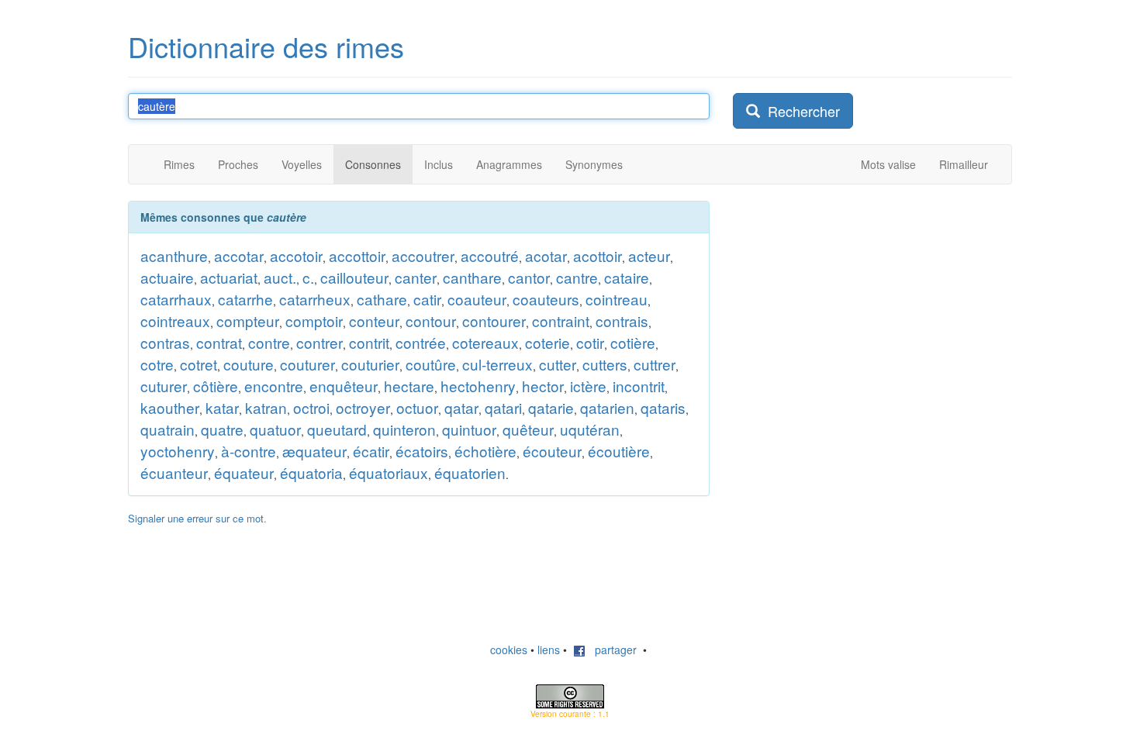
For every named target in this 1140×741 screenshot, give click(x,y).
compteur (247, 320)
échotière (485, 450)
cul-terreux (497, 363)
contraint (560, 320)
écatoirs (422, 450)
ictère (588, 385)
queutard (337, 429)
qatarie (551, 407)
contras (165, 342)
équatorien (470, 472)
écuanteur (174, 472)
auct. (280, 277)
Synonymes (594, 164)
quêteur (528, 429)
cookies (508, 649)
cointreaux (175, 320)
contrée (421, 342)
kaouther (169, 407)
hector (543, 385)
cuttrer (654, 363)
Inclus (438, 164)
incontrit (639, 385)
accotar (239, 255)
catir (427, 298)
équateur (244, 472)
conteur (374, 320)
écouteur (552, 450)
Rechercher (800, 111)
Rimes (179, 164)
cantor (529, 277)
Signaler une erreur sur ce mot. (197, 518)
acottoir (597, 255)
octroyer (363, 407)
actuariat (228, 277)
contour (431, 320)
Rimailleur (963, 164)
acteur (649, 255)
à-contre (248, 450)
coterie (547, 342)
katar (222, 407)
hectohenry (478, 385)
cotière (632, 342)
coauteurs (546, 298)
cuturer (163, 385)
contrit (369, 342)
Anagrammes (509, 164)
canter (416, 277)
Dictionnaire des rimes (266, 46)
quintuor (469, 429)
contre (269, 342)
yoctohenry (177, 450)
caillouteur (354, 277)
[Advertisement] (849, 298)
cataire (626, 277)
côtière (215, 385)
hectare (409, 385)
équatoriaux (388, 472)
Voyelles (302, 164)
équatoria (311, 472)
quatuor (275, 429)
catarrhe (245, 298)
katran (266, 407)
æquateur (314, 450)
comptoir (314, 320)
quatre (222, 429)
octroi (311, 407)
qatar (461, 407)
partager (611, 649)
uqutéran (590, 429)
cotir (590, 342)
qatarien (607, 407)
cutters (604, 363)
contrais (622, 320)
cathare (382, 298)
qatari (503, 407)
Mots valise (888, 164)
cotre (157, 363)
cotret (198, 363)
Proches (238, 164)
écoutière (619, 450)
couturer (307, 363)
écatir (371, 450)
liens (548, 649)
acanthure (174, 255)
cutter (557, 363)
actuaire (167, 277)
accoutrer (423, 255)
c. (308, 277)
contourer (494, 320)
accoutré (490, 255)
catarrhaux (176, 298)
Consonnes (373, 164)
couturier (370, 363)
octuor (417, 407)
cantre (577, 277)
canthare (472, 277)
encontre (273, 385)
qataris (663, 407)
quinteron (404, 429)
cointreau (617, 298)
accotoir (296, 255)
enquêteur (343, 385)
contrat (219, 342)
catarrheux (315, 298)
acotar (546, 255)
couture (248, 363)
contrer (319, 342)
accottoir (357, 255)
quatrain (167, 429)
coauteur (476, 298)
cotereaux (485, 342)
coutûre (431, 363)
